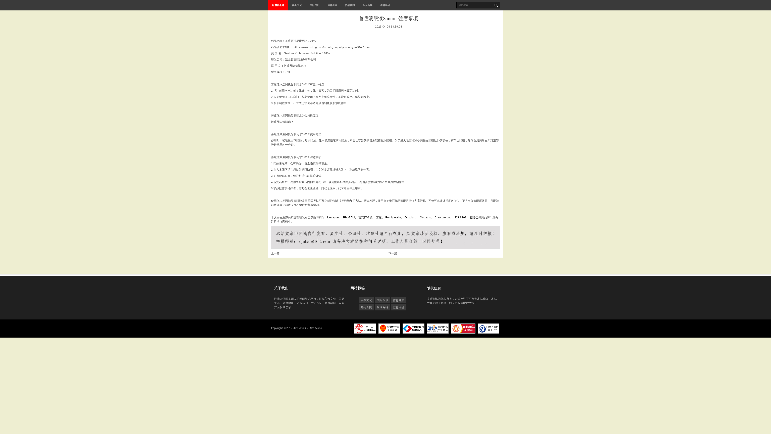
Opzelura (410, 217)
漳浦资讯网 (278, 5)
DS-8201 (460, 217)
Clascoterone (443, 217)
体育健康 (332, 5)
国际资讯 (314, 5)
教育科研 (385, 5)
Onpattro (425, 217)
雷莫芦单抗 (365, 217)
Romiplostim (393, 217)
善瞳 (379, 217)
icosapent (333, 217)
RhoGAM (349, 217)
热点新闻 (350, 5)
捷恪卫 (474, 217)
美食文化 (297, 5)
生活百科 (367, 5)
